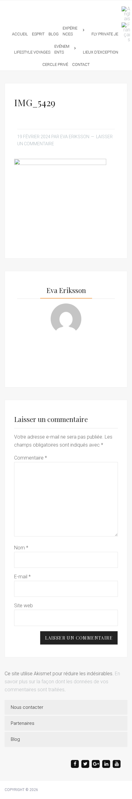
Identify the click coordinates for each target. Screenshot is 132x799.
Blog (15, 739)
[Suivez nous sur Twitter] (85, 764)
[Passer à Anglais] (124, 13)
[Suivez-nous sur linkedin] (106, 764)
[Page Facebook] (75, 764)
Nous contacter (27, 707)
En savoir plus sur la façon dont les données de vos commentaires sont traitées (62, 682)
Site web (23, 605)
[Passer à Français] (124, 32)
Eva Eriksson (66, 9)
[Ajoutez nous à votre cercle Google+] (95, 764)
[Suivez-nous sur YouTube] (116, 764)
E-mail (22, 577)
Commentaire (30, 458)
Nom (21, 548)
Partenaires (22, 723)
